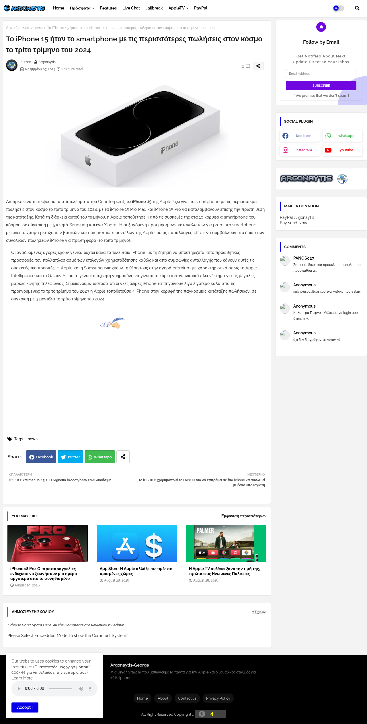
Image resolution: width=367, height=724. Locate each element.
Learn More (22, 678)
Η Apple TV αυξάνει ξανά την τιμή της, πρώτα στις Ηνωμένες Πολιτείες (224, 571)
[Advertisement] (143, 392)
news (38, 28)
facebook (304, 136)
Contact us (187, 698)
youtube (346, 150)
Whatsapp (103, 457)
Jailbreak (154, 8)
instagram (304, 150)
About (163, 698)
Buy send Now (293, 223)
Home (58, 8)
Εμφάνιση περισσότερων (243, 516)
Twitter (73, 457)
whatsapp (346, 136)
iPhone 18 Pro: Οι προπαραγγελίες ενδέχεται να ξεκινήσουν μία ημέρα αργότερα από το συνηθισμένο (43, 573)
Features (108, 8)
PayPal (200, 8)
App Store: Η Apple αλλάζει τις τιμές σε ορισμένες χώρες (136, 571)
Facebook (44, 457)
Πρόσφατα (80, 8)
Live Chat (131, 8)
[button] (357, 8)
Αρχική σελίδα (18, 28)
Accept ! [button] (25, 707)
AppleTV (177, 8)
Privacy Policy (218, 698)
